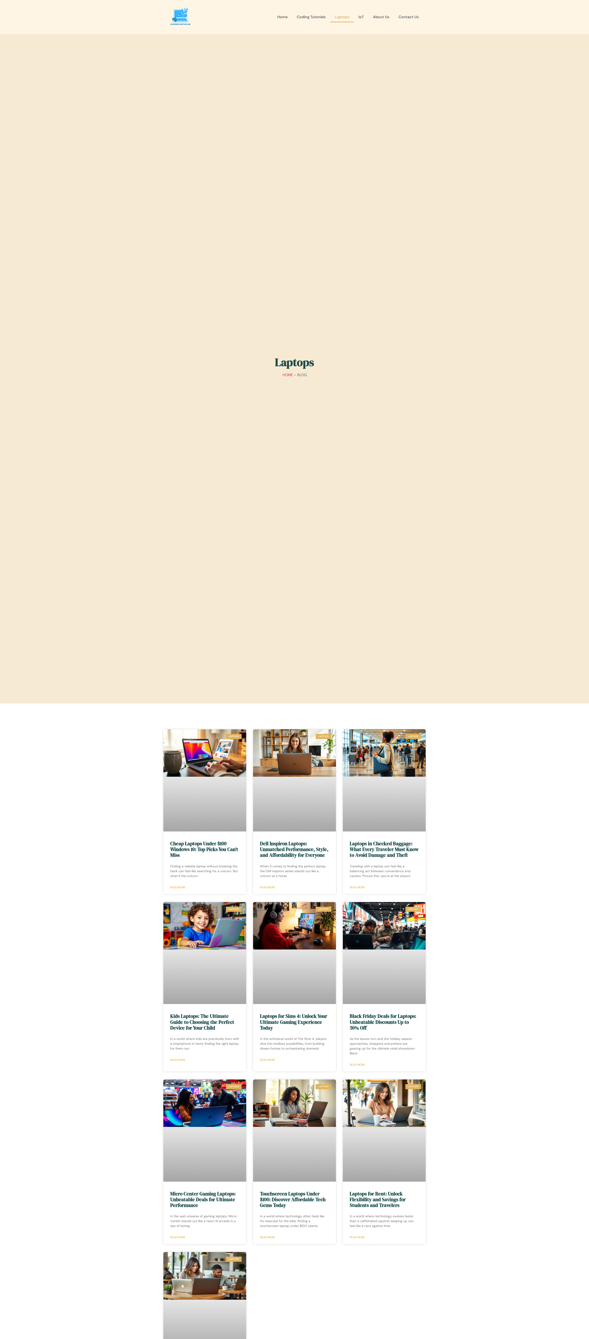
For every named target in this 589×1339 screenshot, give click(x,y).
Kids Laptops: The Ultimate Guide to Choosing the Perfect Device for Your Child (202, 1022)
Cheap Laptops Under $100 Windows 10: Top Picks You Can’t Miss (204, 849)
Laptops (342, 16)
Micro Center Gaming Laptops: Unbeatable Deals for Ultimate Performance (203, 1199)
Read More (177, 887)
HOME (288, 374)
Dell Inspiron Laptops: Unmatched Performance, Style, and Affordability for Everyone (294, 849)
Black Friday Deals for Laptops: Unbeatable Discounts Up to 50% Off (383, 1022)
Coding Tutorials (311, 16)
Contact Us (408, 16)
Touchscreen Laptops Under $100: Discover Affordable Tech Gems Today (293, 1199)
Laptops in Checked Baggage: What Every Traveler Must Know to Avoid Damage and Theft (384, 849)
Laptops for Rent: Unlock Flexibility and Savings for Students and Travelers (378, 1199)
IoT (361, 16)
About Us (381, 16)
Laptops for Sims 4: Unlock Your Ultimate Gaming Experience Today (293, 1022)
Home (282, 16)
